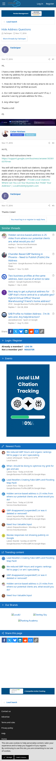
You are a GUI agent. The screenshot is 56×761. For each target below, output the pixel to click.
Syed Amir (12, 263)
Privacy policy (7, 728)
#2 (53, 143)
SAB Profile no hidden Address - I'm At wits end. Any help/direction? (29, 315)
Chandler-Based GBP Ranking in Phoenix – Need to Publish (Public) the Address (28, 257)
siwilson (11, 281)
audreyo (12, 244)
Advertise (5, 716)
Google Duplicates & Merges (28, 281)
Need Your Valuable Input (19, 524)
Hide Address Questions (16, 29)
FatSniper (8, 33)
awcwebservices (15, 320)
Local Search (12, 460)
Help (3, 733)
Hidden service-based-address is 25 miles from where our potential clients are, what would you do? (29, 238)
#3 (53, 205)
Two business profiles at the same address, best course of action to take (28, 277)
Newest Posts (13, 446)
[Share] (49, 59)
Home (4, 739)
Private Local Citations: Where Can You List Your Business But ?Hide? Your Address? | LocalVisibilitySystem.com (26, 182)
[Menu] (4, 4)
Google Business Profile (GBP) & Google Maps (33, 304)
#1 (53, 59)
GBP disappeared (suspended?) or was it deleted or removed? (27, 512)
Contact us (6, 711)
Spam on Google (30, 320)
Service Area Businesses (27, 244)
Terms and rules (8, 722)
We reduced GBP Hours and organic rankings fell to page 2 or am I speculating (29, 453)
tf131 (10, 304)
